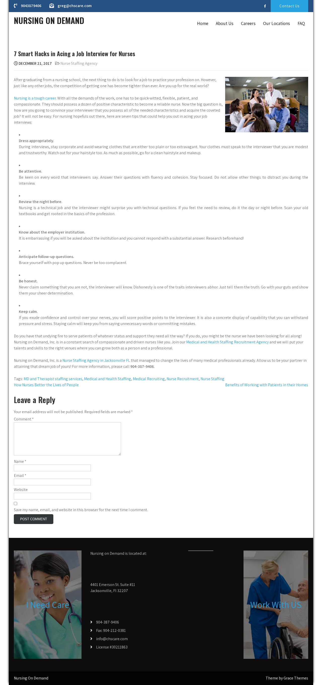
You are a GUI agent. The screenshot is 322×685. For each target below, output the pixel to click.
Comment (24, 419)
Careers (248, 23)
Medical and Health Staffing (107, 378)
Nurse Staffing (212, 378)
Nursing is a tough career (35, 98)
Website (21, 489)
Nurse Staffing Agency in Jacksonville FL (96, 360)
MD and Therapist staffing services (53, 378)
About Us (224, 23)
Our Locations (276, 23)
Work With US (275, 604)
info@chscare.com (112, 638)
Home (202, 23)
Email (20, 475)
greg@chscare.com (75, 5)
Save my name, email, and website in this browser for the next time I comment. (81, 509)
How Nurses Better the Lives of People (46, 384)
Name (20, 461)
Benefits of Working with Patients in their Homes (266, 384)
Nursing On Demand (49, 20)
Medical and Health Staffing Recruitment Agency (227, 342)
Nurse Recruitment (183, 378)
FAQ (301, 23)
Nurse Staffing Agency (78, 63)
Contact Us (289, 6)
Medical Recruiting (149, 378)
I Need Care (47, 604)
